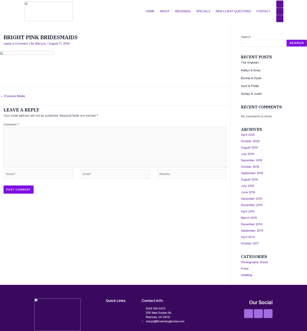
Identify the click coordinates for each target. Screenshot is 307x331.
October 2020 (250, 141)
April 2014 (248, 237)
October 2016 (250, 166)
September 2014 (252, 230)
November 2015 (251, 205)
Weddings (183, 11)
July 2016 (247, 186)
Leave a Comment (16, 43)
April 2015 (247, 211)
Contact (263, 11)
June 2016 (248, 192)
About (165, 11)
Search (246, 37)
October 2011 (250, 243)
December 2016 (251, 160)
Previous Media (12, 96)
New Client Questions (233, 11)
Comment (11, 124)
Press (245, 268)
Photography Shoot (254, 262)
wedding (246, 275)
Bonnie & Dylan (251, 78)
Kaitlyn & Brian (251, 70)
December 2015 (251, 198)
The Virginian (250, 62)
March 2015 (249, 218)
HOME (150, 11)
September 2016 (252, 173)
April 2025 (248, 134)
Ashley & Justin (251, 93)
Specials (203, 11)
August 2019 (249, 147)
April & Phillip (250, 86)
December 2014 (251, 224)
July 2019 (247, 154)
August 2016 (249, 179)
